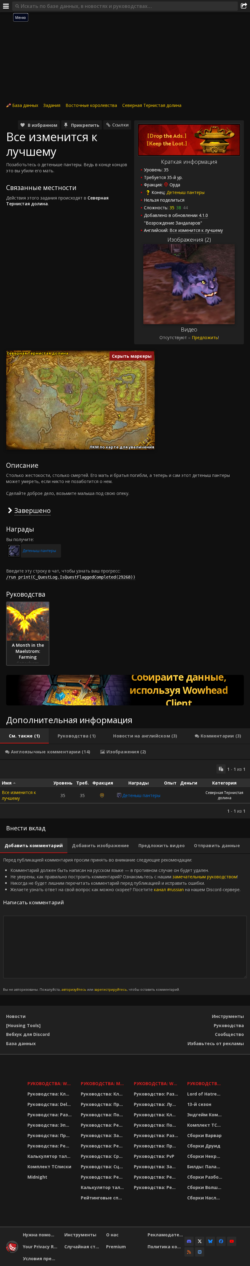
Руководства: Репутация (103, 1146)
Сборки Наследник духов (205, 1198)
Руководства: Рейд (49, 1146)
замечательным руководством (205, 877)
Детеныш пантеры (185, 192)
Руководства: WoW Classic (157, 1083)
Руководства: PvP (154, 1156)
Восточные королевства (91, 105)
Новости (16, 1016)
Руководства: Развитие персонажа (50, 1115)
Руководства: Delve (49, 1104)
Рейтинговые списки (103, 1198)
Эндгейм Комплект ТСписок (205, 1115)
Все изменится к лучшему (19, 795)
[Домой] (12, 1251)
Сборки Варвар (204, 1135)
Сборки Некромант (205, 1156)
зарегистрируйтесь (110, 989)
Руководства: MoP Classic (103, 1083)
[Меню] (6, 6)
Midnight (37, 1177)
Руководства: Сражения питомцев (103, 1156)
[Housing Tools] (23, 1025)
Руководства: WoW (50, 1083)
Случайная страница (82, 1247)
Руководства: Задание (103, 1135)
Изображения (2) (189, 239)
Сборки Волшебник (205, 1187)
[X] (199, 1241)
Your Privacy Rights (41, 1247)
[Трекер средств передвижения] (125, 690)
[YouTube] (231, 1241)
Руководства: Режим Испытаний (103, 1177)
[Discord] (189, 1241)
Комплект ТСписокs (205, 1125)
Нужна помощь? (41, 1235)
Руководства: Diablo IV (205, 1083)
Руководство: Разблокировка (157, 1094)
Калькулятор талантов (50, 1156)
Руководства (229, 1025)
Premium (116, 1247)
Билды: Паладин (205, 1166)
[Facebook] (221, 1241)
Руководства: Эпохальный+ (50, 1125)
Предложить (205, 337)
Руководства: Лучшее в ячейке (157, 1104)
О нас (112, 1235)
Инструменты (228, 1016)
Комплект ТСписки (49, 1166)
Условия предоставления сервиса (41, 1258)
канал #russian (169, 889)
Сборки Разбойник (205, 1177)
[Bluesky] (210, 1241)
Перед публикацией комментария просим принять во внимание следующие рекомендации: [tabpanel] (122, 924)
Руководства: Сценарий (103, 1166)
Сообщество (229, 1034)
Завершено (32, 510)
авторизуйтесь (74, 989)
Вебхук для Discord (28, 1034)
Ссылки (120, 125)
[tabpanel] (125, 789)
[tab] (24, 736)
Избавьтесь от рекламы (216, 1043)
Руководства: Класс (50, 1094)
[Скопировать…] (221, 769)
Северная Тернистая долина (151, 105)
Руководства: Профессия (50, 1135)
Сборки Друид (203, 1146)
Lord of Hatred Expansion (205, 1094)
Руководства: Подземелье (103, 1115)
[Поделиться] (244, 6)
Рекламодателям (166, 1235)
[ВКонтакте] (199, 1252)
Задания (51, 105)
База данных (25, 105)
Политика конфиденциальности (166, 1247)
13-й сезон (199, 1104)
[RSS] (189, 1252)
